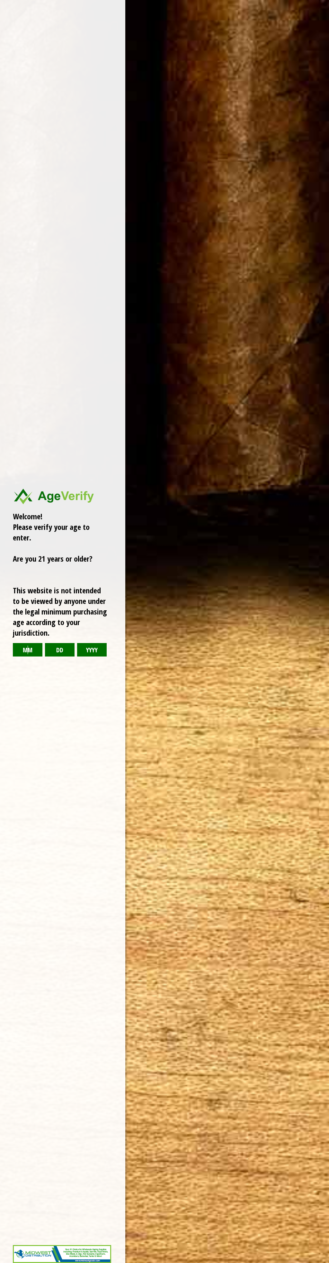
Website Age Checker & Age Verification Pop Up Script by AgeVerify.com (321, 1261)
